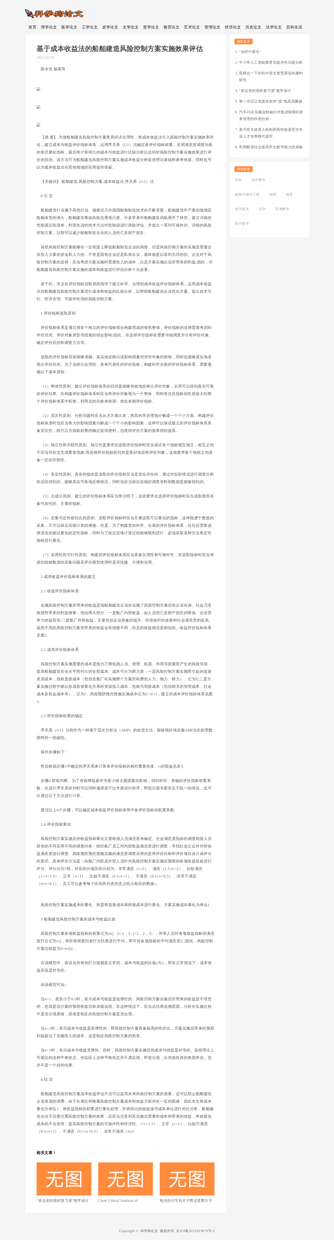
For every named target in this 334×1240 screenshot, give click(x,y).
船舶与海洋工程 (247, 194)
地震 (289, 194)
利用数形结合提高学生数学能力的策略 (271, 147)
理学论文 (49, 27)
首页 (32, 27)
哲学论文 (151, 27)
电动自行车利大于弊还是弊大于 (186, 1200)
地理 (272, 194)
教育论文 (171, 27)
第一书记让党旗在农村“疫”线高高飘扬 (270, 101)
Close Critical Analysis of (118, 1200)
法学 (262, 209)
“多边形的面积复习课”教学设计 (63, 1200)
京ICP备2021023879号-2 (195, 1231)
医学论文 (69, 27)
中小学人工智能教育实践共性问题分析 (271, 62)
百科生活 (294, 27)
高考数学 (282, 209)
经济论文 (233, 27)
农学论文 (110, 27)
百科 (238, 180)
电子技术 (242, 209)
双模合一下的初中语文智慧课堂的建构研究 (271, 76)
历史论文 (253, 27)
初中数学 (259, 180)
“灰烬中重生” (250, 52)
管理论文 (212, 27)
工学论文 (90, 27)
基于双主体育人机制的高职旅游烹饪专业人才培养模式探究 (271, 133)
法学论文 (274, 27)
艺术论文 (192, 27)
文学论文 (131, 27)
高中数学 (242, 223)
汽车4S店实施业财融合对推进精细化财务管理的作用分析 (271, 115)
